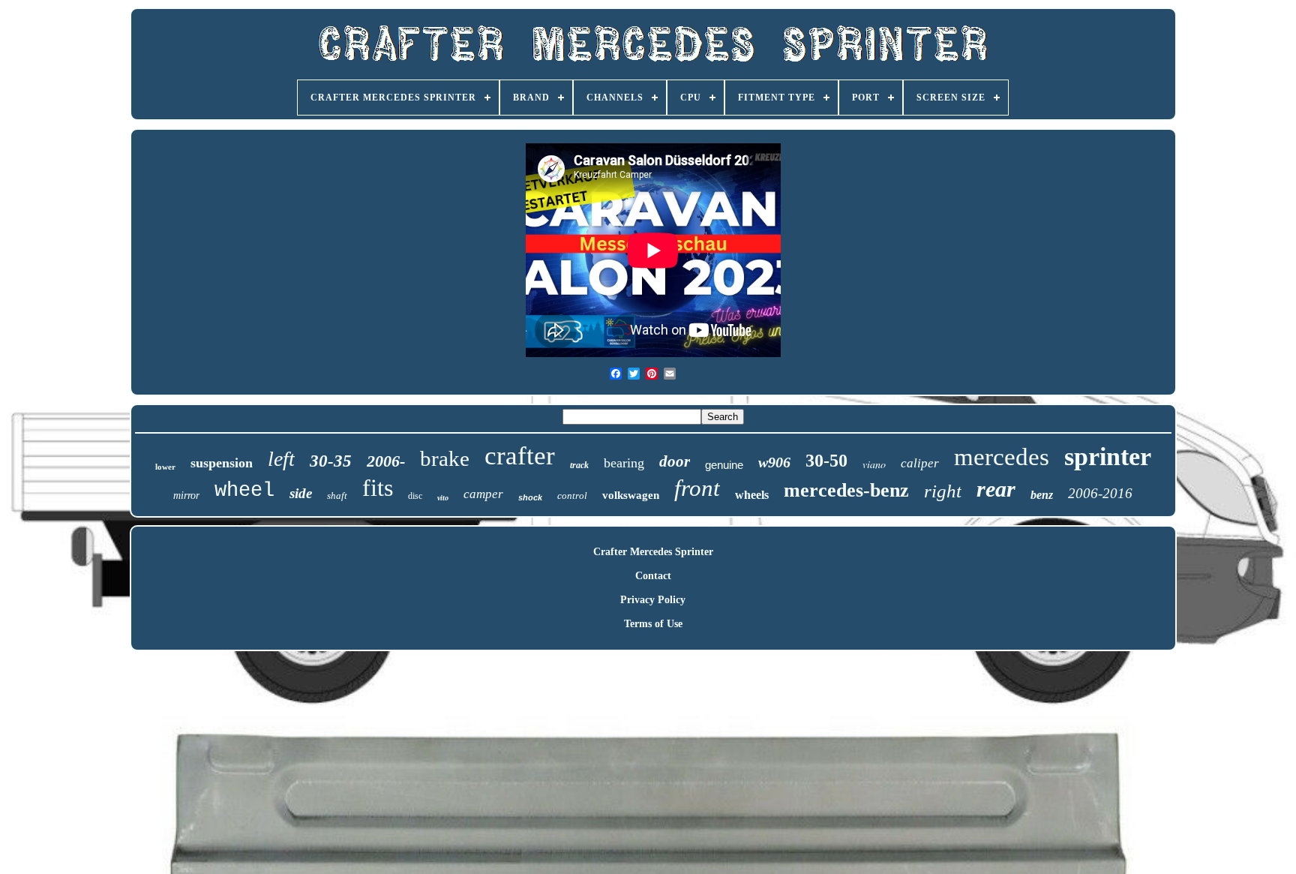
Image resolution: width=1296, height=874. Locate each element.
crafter (519, 455)
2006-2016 (1100, 493)
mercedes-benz (846, 490)
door (674, 461)
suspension (221, 462)
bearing (624, 462)
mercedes (1001, 456)
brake (445, 458)
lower (165, 466)
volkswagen (630, 495)
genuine (724, 464)
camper (483, 494)
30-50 (827, 460)
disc (415, 496)
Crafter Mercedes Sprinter (653, 551)
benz (1041, 494)
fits (377, 487)
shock (530, 497)
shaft (337, 495)
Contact (653, 575)
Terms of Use (653, 623)
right (943, 491)
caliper (920, 463)
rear (996, 488)
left (281, 458)
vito (442, 498)
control (572, 495)
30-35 (331, 461)
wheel (244, 490)
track (579, 465)
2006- (386, 461)
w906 (774, 462)
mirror (186, 495)
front (697, 488)
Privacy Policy (653, 599)
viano (874, 464)
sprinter (1107, 456)
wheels (752, 494)
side (301, 493)
